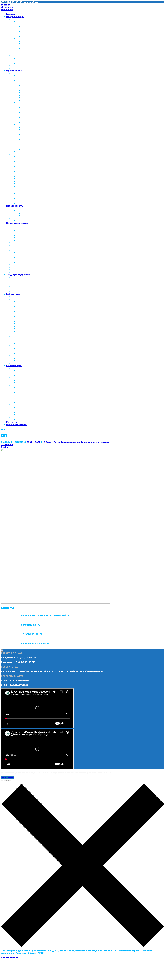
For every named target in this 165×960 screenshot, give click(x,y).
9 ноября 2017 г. (25, 400)
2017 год (16, 397)
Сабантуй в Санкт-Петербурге (39, 36)
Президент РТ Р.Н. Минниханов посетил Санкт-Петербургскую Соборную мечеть (62, 171)
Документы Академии (29, 58)
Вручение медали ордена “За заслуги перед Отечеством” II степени (61, 97)
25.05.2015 (22, 383)
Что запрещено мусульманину (28, 265)
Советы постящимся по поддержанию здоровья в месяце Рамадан (60, 314)
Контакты (11, 422)
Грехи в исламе (19, 270)
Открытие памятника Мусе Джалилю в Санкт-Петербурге (49, 169)
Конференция (14, 365)
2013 (19, 147)
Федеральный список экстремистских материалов (40, 363)
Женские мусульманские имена (34, 341)
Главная (10, 14)
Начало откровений (27, 252)
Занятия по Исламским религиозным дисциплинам (40, 68)
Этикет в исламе (20, 279)
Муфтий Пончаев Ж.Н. (28, 21)
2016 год (21, 211)
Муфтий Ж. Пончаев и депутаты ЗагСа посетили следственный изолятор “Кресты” (69, 105)
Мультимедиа (14, 70)
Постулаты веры (20, 245)
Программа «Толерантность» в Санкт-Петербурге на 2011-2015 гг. (59, 34)
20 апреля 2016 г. (26, 390)
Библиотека (13, 294)
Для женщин (18, 346)
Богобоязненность (27, 324)
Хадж (14, 267)
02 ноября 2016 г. (26, 395)
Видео (14, 154)
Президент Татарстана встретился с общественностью (53, 46)
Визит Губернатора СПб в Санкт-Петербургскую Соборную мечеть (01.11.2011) (59, 176)
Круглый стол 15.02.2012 (29, 184)
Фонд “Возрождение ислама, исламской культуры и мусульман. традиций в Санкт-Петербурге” (70, 51)
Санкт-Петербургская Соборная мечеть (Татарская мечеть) (55, 26)
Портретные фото (32, 100)
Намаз (14, 228)
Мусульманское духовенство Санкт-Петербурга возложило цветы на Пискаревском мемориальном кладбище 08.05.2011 (90, 117)
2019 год (16, 417)
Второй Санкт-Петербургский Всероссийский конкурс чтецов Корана (60, 215)
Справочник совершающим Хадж (40, 309)
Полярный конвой (26, 191)
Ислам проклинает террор (31, 321)
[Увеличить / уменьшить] (10, 780)
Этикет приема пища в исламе (28, 287)
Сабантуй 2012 (30, 132)
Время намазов (25, 238)
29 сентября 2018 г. (27, 412)
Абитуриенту (23, 61)
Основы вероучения (17, 223)
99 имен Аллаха (20, 336)
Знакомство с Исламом (29, 304)
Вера (19, 255)
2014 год (21, 152)
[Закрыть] (2, 780)
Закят (19, 262)
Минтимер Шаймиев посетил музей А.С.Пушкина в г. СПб (54, 48)
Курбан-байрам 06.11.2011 (36, 120)
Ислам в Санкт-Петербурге (26, 19)
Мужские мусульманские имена (34, 343)
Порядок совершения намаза (33, 230)
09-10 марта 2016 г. (27, 387)
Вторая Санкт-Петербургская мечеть (43, 29)
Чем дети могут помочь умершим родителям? (37, 272)
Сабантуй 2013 (30, 149)
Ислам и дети (19, 356)
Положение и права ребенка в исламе (37, 358)
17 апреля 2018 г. (26, 407)
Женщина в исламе (27, 353)
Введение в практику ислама (33, 301)
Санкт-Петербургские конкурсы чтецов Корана (38, 208)
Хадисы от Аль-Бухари (29, 331)
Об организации (15, 16)
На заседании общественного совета (43, 139)
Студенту (21, 63)
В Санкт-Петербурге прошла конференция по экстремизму (77, 442)
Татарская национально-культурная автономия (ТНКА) (47, 39)
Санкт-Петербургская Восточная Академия (36, 56)
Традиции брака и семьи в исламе (30, 284)
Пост (19, 260)
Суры (14, 242)
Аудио (14, 196)
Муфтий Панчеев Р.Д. (23, 53)
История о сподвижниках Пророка (35, 329)
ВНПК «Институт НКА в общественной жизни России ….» (53, 43)
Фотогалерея (18, 73)
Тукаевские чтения (32, 122)
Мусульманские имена (24, 338)
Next (5, 447)
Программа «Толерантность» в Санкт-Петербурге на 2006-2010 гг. (59, 31)
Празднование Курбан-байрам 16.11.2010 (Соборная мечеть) (55, 93)
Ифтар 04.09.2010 (31, 88)
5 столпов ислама (21, 225)
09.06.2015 (22, 380)
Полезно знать (14, 206)
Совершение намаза (27, 235)
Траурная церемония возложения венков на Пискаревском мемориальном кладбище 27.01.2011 (76, 112)
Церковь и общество (27, 193)
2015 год (16, 378)
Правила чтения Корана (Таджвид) (36, 316)
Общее (15, 277)
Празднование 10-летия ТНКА (39, 41)
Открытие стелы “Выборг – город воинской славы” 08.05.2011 (56, 115)
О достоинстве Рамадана (30, 311)
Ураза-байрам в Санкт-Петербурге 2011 (38, 179)
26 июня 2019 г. (25, 419)
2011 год (21, 102)
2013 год (16, 368)
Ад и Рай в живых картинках (32, 319)
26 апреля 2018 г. (26, 410)
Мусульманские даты (23, 218)
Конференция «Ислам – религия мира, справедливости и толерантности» (63, 85)
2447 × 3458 (33, 442)
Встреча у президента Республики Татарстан (42, 161)
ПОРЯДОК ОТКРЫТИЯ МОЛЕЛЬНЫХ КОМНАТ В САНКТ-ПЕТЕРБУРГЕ (48, 66)
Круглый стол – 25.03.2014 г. (32, 375)
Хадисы (15, 250)
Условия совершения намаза (32, 233)
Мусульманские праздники (31, 220)
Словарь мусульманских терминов (30, 333)
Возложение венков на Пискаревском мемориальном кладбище (58, 127)
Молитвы (21, 257)
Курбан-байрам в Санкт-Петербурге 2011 (39, 181)
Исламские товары (16, 424)
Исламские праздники (24, 289)
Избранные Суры (25, 201)
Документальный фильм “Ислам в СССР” (39, 159)
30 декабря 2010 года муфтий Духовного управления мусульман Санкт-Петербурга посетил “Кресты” (74, 164)
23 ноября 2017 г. (26, 402)
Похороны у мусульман (24, 292)
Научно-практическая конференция (36, 370)
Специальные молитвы (29, 240)
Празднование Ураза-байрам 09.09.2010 (44, 90)
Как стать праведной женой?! (33, 348)
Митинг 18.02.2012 (32, 129)
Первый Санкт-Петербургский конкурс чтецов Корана (52, 213)
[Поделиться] (5, 780)
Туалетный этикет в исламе (27, 282)
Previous (7, 444)
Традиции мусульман (18, 274)
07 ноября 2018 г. (26, 415)
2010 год (21, 83)
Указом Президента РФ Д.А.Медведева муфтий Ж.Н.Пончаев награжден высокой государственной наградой (78, 166)
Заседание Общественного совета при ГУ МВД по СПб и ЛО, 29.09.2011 (56, 174)
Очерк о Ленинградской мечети (34, 156)
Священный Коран (26, 198)
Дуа (18, 203)
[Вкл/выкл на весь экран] (7, 780)
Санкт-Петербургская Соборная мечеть (38, 75)
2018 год (16, 405)
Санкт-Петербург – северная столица (37, 24)
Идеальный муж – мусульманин (34, 326)
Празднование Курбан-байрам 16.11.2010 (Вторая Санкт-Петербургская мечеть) (66, 95)
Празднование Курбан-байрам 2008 (36, 80)
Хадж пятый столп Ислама (31, 306)
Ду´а (13, 247)
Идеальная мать (25, 351)
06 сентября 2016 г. (27, 392)
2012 (18, 125)
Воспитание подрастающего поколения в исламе (44, 360)
